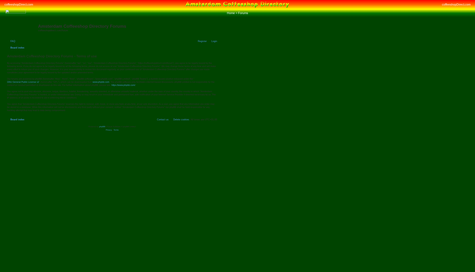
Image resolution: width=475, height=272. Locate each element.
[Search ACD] (32, 13)
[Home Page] (16, 13)
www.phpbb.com (101, 82)
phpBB (102, 127)
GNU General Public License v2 (23, 82)
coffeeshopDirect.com (18, 4)
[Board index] (22, 27)
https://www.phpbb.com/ (123, 85)
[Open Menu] (467, 13)
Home (231, 13)
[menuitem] (11, 41)
